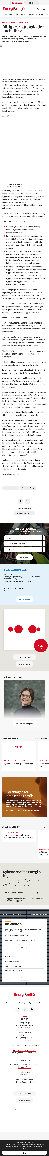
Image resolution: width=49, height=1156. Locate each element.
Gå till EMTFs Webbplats (39, 914)
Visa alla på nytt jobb (24, 724)
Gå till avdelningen (41, 738)
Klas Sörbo (24, 1075)
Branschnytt (21, 14)
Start (5, 14)
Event (41, 14)
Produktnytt (32, 14)
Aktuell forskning (28, 488)
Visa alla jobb (24, 599)
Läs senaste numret (24, 657)
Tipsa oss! (32, 1003)
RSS (32, 1009)
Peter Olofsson (24, 1067)
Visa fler (24, 947)
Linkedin (25, 1009)
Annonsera (10, 1003)
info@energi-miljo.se (24, 1038)
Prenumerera (24, 664)
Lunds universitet (11, 488)
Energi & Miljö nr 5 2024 (24, 513)
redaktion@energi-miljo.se (24, 1082)
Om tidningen (21, 1003)
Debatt (11, 14)
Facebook (18, 1009)
